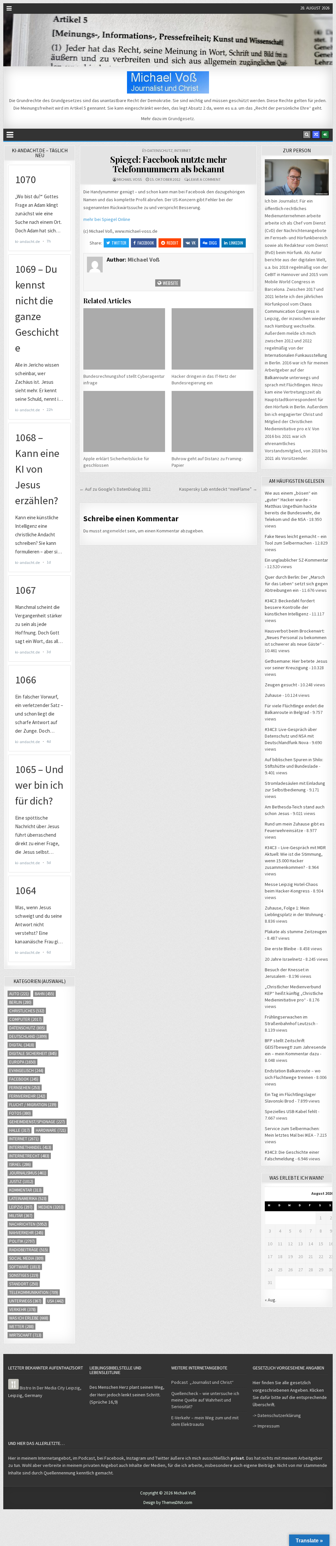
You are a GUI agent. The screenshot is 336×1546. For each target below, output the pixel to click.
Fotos (20, 1113)
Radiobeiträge (28, 1250)
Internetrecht (29, 1156)
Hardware (51, 1130)
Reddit (172, 243)
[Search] (307, 135)
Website (170, 282)
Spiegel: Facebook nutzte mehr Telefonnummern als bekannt (168, 164)
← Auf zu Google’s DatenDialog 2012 (115, 489)
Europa (22, 1062)
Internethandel (30, 1147)
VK (194, 243)
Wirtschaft (25, 1335)
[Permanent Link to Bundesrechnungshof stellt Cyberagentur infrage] (124, 338)
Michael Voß (129, 179)
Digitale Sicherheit (33, 1053)
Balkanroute (276, 377)
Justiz (21, 1181)
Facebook (145, 243)
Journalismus (27, 1173)
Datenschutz (160, 150)
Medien (51, 1207)
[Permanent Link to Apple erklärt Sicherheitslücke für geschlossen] (124, 421)
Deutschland (28, 1036)
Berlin (20, 1002)
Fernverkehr (27, 1096)
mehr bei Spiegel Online (106, 219)
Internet (182, 150)
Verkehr (22, 1309)
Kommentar (25, 1190)
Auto (19, 994)
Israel (20, 1164)
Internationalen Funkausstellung (296, 355)
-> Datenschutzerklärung (277, 1415)
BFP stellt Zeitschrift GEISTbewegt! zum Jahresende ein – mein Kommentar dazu (295, 1047)
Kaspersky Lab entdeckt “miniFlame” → (218, 489)
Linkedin (236, 243)
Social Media (26, 1258)
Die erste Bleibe (280, 949)
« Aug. (270, 1300)
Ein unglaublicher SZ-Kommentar (296, 560)
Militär (20, 1215)
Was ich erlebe (28, 1318)
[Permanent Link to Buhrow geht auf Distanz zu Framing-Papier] (212, 421)
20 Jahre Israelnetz (283, 959)
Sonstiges (23, 1275)
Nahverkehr (26, 1232)
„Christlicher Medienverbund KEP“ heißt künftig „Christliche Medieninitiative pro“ (294, 993)
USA (55, 1301)
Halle (19, 1130)
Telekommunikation (33, 1292)
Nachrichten (28, 1224)
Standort (23, 1284)
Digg (213, 243)
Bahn (44, 994)
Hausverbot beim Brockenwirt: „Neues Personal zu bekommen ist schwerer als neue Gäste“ (295, 637)
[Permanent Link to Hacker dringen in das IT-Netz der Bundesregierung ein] (212, 338)
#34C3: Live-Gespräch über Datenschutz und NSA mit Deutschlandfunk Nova (291, 735)
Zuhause (273, 695)
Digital (21, 1045)
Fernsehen (24, 1087)
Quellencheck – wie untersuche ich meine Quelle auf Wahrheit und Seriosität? (205, 1399)
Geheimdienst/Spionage (37, 1122)
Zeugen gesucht (281, 685)
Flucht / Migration (32, 1104)
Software (24, 1267)
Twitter (119, 243)
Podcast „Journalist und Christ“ (202, 1382)
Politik (22, 1241)
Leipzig (20, 1207)
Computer (25, 1019)
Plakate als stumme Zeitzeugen (296, 931)
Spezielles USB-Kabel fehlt (291, 1111)
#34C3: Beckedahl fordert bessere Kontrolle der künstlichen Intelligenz (290, 607)
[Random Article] (316, 135)
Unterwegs (25, 1301)
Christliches (26, 1011)
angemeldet (114, 531)
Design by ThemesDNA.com (167, 1502)
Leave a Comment (205, 179)
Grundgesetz (181, 118)
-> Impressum (266, 1426)
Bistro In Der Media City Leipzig (50, 1388)
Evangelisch (26, 1070)
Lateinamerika (28, 1198)
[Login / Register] (325, 135)
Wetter (21, 1326)
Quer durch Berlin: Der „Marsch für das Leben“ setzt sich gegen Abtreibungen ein (296, 583)
